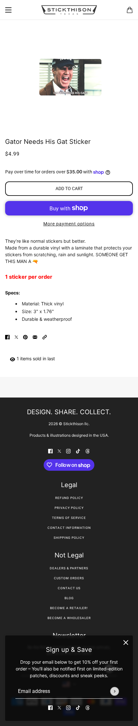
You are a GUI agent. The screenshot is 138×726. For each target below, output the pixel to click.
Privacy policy (69, 508)
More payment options (69, 223)
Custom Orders (69, 578)
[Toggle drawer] (8, 10)
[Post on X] (16, 337)
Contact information (69, 527)
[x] (59, 707)
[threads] (87, 707)
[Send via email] (35, 337)
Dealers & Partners (69, 568)
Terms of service (69, 518)
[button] (44, 337)
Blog (69, 598)
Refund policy (69, 498)
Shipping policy (69, 537)
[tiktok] (78, 707)
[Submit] (114, 691)
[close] (126, 642)
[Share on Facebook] (7, 337)
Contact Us (69, 588)
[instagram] (68, 707)
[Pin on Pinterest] (25, 337)
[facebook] (50, 707)
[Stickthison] (69, 10)
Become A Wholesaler (69, 618)
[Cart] (129, 10)
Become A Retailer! (69, 608)
